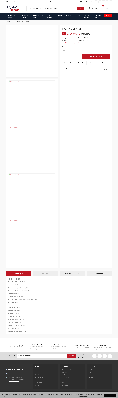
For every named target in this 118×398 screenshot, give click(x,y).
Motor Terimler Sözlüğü (86, 1)
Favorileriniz (92, 375)
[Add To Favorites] (67, 63)
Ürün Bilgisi (18, 274)
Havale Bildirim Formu (41, 380)
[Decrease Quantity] (64, 56)
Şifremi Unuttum (39, 375)
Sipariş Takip (92, 372)
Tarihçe (107, 15)
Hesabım (91, 369)
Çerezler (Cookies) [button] (83, 396)
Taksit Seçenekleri (72, 274)
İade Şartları (65, 385)
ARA (81, 8)
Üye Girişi (37, 372)
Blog (68, 1)
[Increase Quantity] (78, 56)
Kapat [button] (110, 395)
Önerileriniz (99, 274)
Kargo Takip (62, 1)
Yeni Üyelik (38, 369)
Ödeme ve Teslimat (67, 372)
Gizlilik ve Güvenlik (67, 375)
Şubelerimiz (53, 1)
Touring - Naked (83, 38)
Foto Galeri (75, 1)
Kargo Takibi (38, 382)
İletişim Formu (39, 377)
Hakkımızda (45, 1)
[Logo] (14, 8)
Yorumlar (45, 274)
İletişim (37, 385)
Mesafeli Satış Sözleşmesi (69, 369)
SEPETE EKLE (96, 56)
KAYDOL (71, 355)
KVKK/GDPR (65, 382)
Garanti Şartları (66, 377)
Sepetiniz (91, 377)
